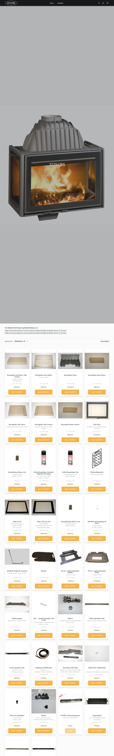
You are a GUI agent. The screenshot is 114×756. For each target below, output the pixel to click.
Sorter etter (8, 341)
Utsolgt (70, 730)
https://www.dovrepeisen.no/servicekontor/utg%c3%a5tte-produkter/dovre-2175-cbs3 (35, 333)
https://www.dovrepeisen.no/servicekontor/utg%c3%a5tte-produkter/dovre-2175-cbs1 (35, 330)
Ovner (51, 3)
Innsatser (60, 3)
